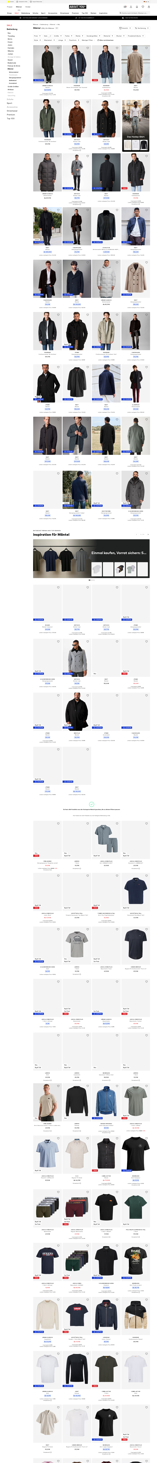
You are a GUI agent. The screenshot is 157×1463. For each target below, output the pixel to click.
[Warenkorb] (149, 7)
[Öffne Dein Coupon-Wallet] (125, 7)
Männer (19, 7)
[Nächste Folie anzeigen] (148, 534)
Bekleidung (44, 24)
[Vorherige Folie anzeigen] (137, 534)
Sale (45, 36)
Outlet (12, 1)
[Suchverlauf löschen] (148, 13)
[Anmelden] (131, 7)
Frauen (9, 7)
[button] (125, 28)
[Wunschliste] (143, 7)
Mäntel (52, 24)
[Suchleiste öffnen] (120, 13)
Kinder (28, 7)
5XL (58, 24)
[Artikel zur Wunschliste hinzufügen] (58, 48)
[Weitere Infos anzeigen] (47, 96)
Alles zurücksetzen (106, 40)
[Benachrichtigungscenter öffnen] (137, 7)
